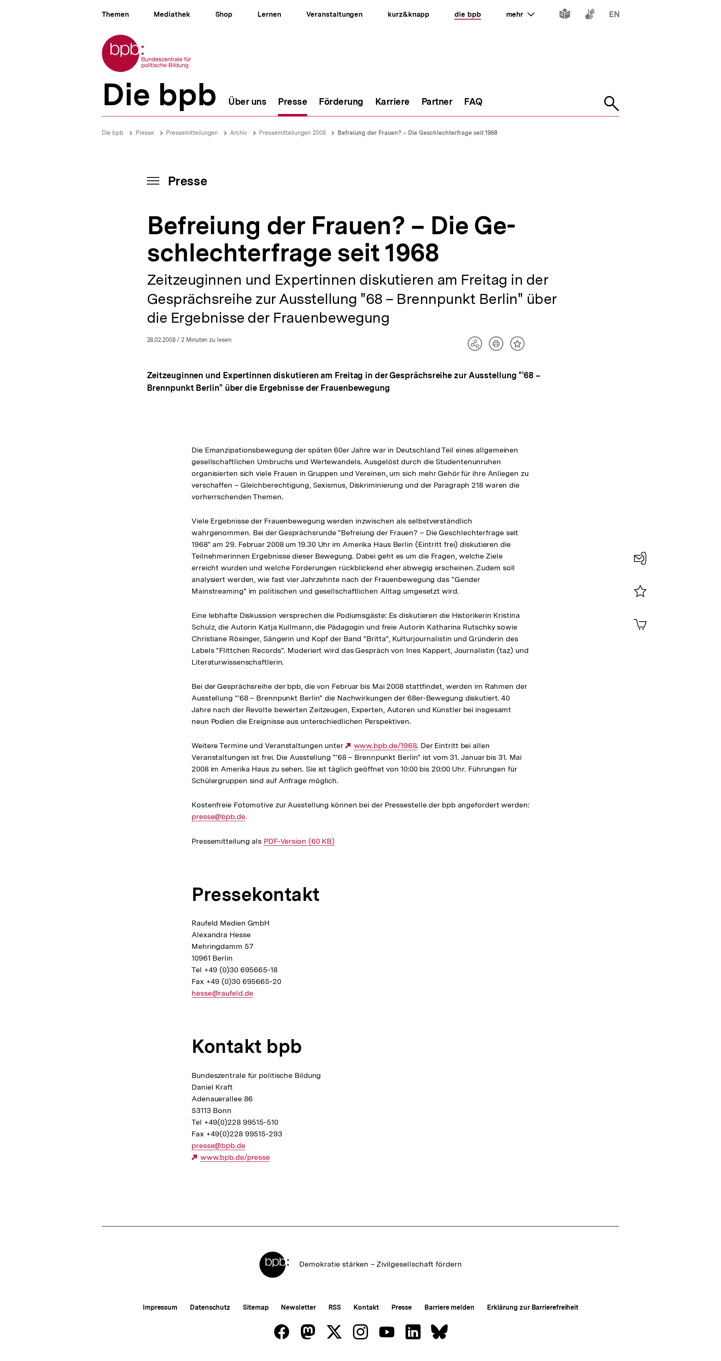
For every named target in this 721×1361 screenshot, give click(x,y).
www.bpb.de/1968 (385, 745)
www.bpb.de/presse (235, 1157)
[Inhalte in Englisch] (614, 15)
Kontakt (365, 1307)
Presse (145, 132)
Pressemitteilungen (192, 132)
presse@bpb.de (218, 816)
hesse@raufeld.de (222, 993)
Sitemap (255, 1307)
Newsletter (298, 1307)
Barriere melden (449, 1307)
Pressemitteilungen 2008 (293, 132)
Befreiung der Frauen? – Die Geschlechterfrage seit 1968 (417, 132)
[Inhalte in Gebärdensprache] (590, 15)
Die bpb (113, 132)
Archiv (238, 132)
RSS (334, 1307)
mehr (520, 14)
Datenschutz (210, 1307)
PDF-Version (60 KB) (299, 841)
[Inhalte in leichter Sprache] (565, 15)
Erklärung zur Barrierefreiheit (532, 1307)
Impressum (160, 1307)
